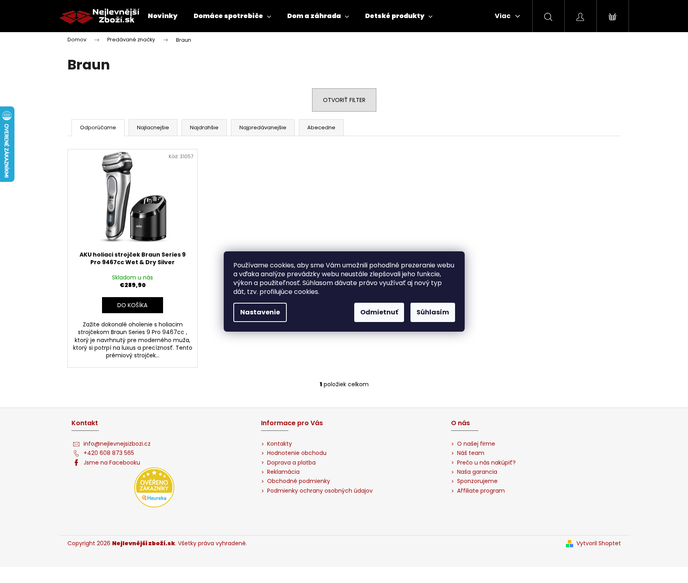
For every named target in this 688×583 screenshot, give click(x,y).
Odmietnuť (379, 312)
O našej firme (476, 444)
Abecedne (321, 127)
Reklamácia (283, 472)
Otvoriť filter (344, 100)
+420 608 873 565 (109, 453)
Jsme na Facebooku (112, 463)
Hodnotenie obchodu (297, 453)
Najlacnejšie (153, 127)
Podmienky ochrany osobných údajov (320, 491)
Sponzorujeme (477, 481)
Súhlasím (432, 312)
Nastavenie (260, 312)
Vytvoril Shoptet (598, 543)
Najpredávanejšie (262, 127)
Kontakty (279, 444)
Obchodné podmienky (298, 481)
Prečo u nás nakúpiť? (486, 463)
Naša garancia (477, 472)
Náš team (470, 453)
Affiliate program (481, 491)
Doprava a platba (291, 463)
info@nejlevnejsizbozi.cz (117, 444)
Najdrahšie (204, 127)
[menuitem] (163, 16)
